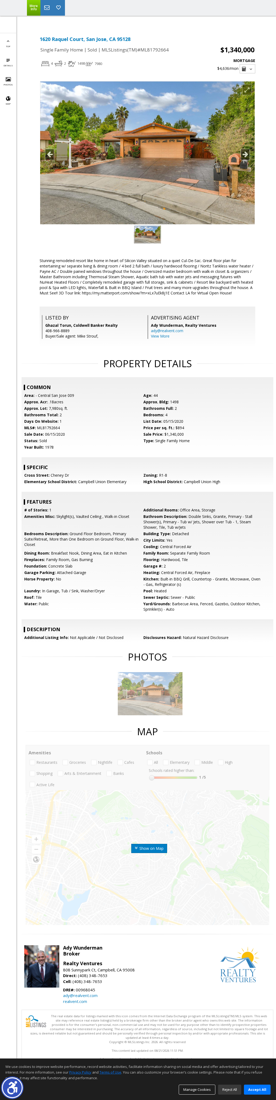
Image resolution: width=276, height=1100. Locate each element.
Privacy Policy (80, 1072)
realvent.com (75, 1001)
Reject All (229, 1089)
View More (160, 336)
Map (8, 103)
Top (8, 46)
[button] (12, 1087)
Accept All (257, 1089)
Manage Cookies (197, 1089)
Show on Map (151, 848)
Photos (8, 84)
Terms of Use (110, 1072)
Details (8, 65)
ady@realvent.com (167, 330)
